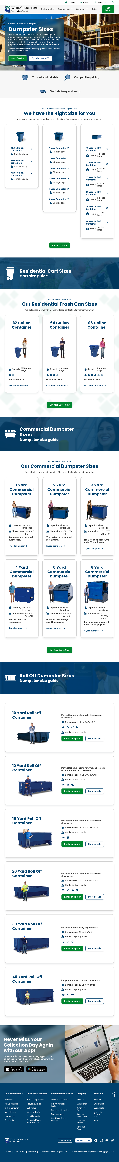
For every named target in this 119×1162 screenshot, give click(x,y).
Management (82, 1104)
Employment (99, 1104)
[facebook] (96, 1140)
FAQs (96, 1120)
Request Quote (59, 245)
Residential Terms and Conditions (34, 1121)
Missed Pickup (11, 1112)
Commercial (21, 24)
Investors (97, 1100)
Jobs (94, 9)
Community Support (81, 1121)
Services (11, 24)
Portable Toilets (33, 1116)
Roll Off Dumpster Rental (58, 1105)
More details (94, 738)
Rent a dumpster (72, 738)
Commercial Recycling (60, 1110)
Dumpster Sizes (57, 1114)
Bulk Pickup (31, 1108)
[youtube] (107, 1140)
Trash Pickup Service (35, 1100)
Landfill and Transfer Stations (59, 1119)
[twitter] (112, 1140)
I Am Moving (10, 1116)
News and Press (81, 1128)
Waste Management (59, 1100)
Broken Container (12, 1108)
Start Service (17, 58)
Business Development (82, 1115)
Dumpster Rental (33, 1112)
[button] (113, 2)
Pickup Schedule (11, 1104)
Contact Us (9, 1120)
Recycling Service (34, 1104)
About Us (80, 1100)
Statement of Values (82, 1109)
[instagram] (101, 1140)
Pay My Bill (9, 1100)
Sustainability (99, 1108)
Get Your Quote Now (59, 405)
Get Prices (108, 9)
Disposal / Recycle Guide (98, 1114)
